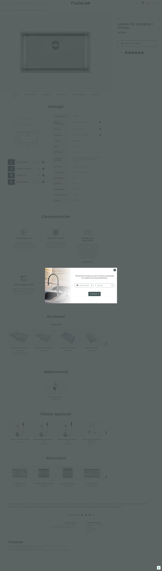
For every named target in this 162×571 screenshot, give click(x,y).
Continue (93, 294)
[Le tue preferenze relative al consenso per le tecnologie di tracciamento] (158, 568)
